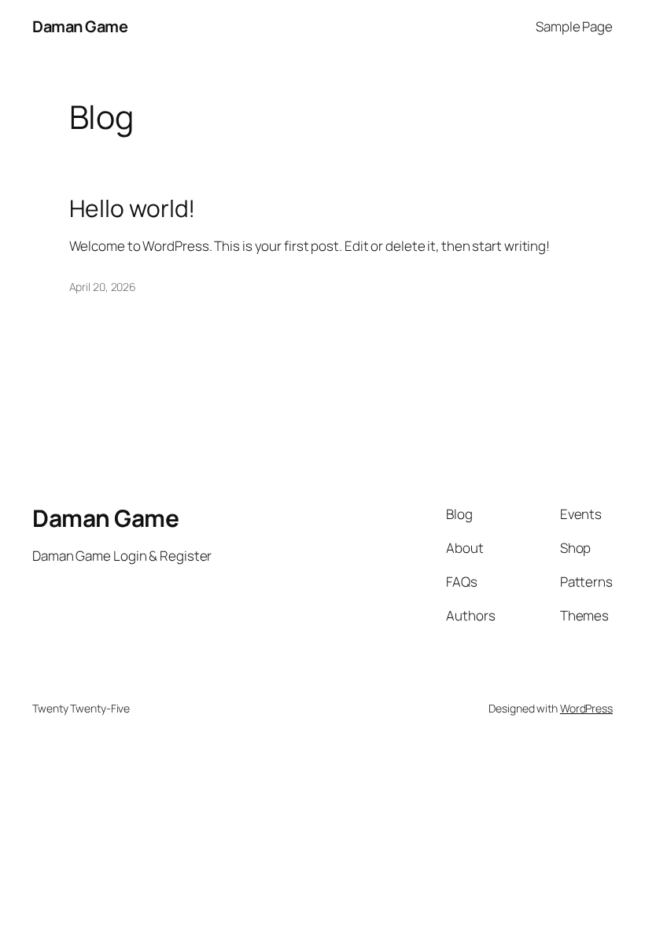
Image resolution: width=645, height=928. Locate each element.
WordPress (586, 708)
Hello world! (132, 208)
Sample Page (574, 26)
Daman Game (79, 26)
